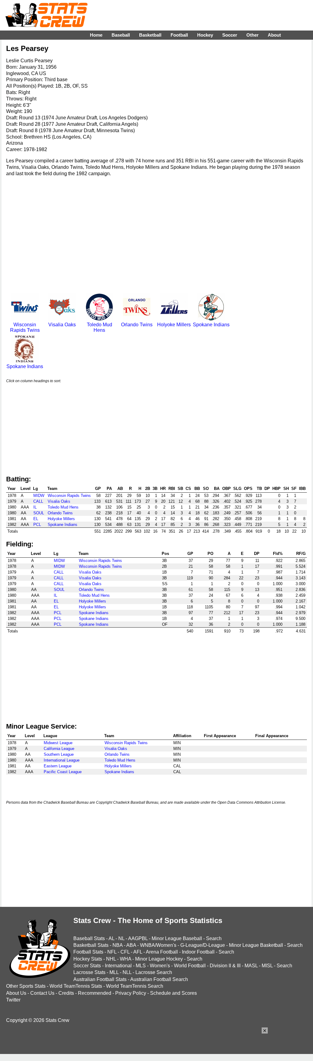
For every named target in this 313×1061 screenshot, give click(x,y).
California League (59, 748)
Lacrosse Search (153, 972)
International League (61, 760)
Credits (66, 993)
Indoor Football (198, 951)
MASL (251, 965)
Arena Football (162, 951)
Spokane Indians (211, 324)
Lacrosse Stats (89, 972)
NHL (111, 958)
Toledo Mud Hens (99, 327)
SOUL (38, 513)
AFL (137, 951)
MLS (141, 965)
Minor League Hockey (159, 958)
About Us (16, 993)
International (118, 965)
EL (35, 518)
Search (214, 938)
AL (111, 938)
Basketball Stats (91, 945)
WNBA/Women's (158, 945)
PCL (37, 524)
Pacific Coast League (63, 771)
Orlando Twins (137, 324)
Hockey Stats (87, 958)
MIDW (38, 495)
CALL (38, 501)
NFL (111, 951)
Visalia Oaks (62, 324)
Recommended (94, 993)
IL (35, 507)
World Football (190, 965)
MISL (267, 965)
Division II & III (225, 965)
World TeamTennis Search (134, 986)
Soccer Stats (87, 965)
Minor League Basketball (256, 945)
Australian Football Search (159, 979)
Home (96, 35)
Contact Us (42, 993)
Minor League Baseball (177, 938)
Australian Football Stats (100, 979)
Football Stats (88, 951)
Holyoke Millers (174, 324)
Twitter (13, 999)
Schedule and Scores (173, 993)
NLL (127, 972)
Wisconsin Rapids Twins (25, 327)
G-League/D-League (202, 945)
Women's (160, 965)
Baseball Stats (89, 938)
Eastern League (58, 766)
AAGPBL (138, 938)
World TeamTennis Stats (76, 986)
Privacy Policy (130, 993)
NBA (117, 945)
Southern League (59, 754)
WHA (125, 958)
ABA (131, 945)
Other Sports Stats (26, 986)
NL (121, 938)
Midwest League (58, 743)
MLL (114, 972)
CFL (125, 951)
